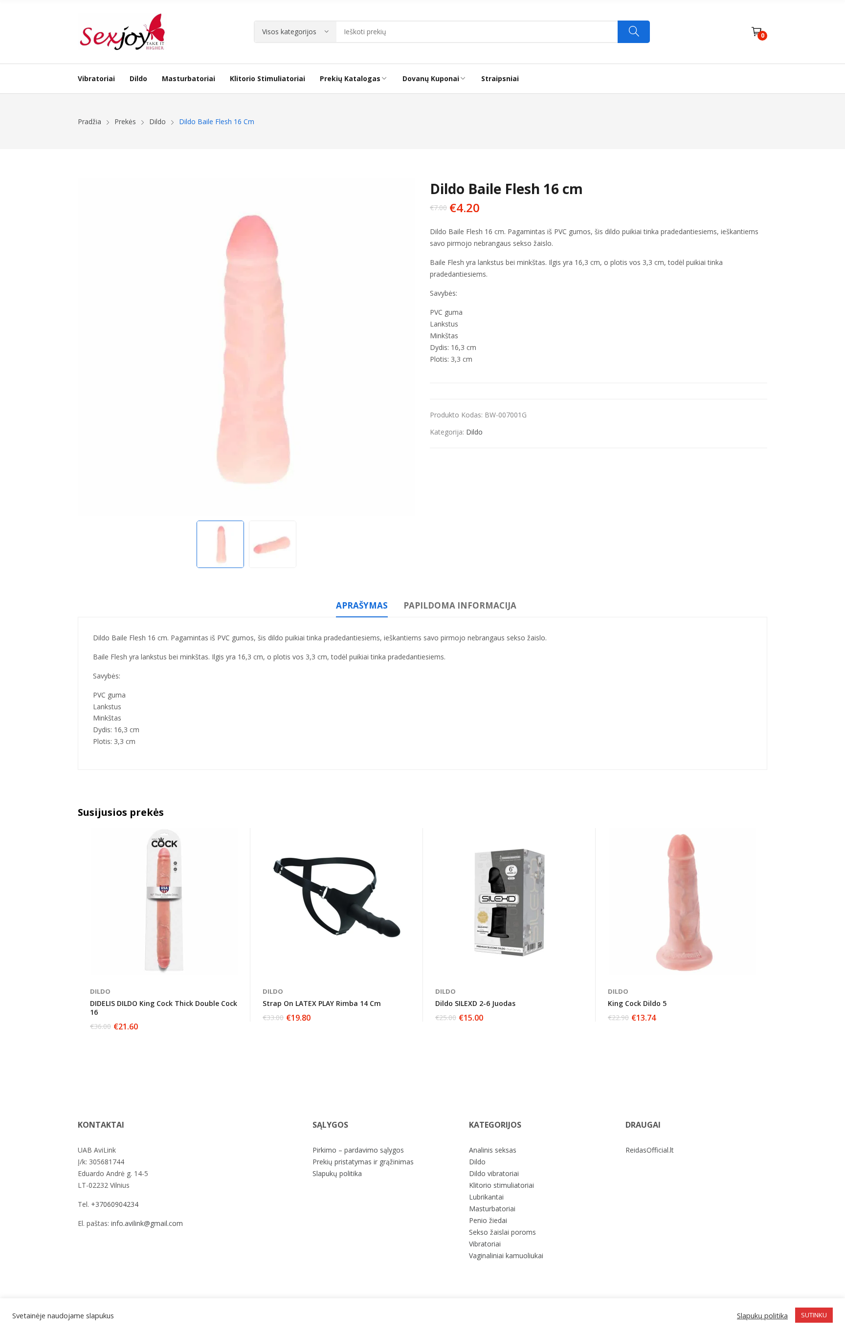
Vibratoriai (485, 1243)
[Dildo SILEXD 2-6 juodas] (509, 901)
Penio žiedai (488, 1220)
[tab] (362, 607)
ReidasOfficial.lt (649, 1150)
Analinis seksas (492, 1150)
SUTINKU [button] (814, 1314)
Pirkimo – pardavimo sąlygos (358, 1150)
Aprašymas (362, 605)
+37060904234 (114, 1204)
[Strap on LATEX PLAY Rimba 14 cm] (337, 901)
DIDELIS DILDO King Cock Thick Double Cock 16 (163, 1008)
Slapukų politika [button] (762, 1315)
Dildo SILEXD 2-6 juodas (475, 1003)
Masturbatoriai (492, 1208)
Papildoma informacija (459, 605)
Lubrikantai (486, 1196)
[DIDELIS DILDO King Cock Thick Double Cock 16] (164, 901)
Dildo (474, 432)
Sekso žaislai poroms (502, 1232)
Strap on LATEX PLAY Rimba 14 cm (322, 1003)
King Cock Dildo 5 (637, 1003)
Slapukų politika (337, 1173)
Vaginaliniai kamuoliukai (506, 1255)
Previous (90, 347)
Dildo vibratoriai (494, 1173)
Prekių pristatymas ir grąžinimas (363, 1161)
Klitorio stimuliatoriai (501, 1185)
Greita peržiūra (238, 838)
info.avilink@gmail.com (147, 1223)
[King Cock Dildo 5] (682, 901)
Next (403, 347)
